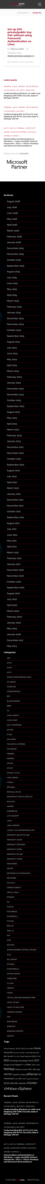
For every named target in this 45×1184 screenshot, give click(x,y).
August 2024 (13, 341)
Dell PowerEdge (14, 725)
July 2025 (12, 277)
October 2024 (14, 330)
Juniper (10, 806)
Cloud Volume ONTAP (28, 1056)
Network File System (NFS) (18, 873)
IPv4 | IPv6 (11, 802)
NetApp (21, 86)
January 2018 (14, 634)
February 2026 (14, 236)
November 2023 (15, 394)
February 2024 (14, 377)
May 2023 (12, 418)
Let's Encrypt (13, 816)
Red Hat (10, 926)
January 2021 (13, 564)
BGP (8, 696)
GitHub (10, 763)
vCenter (31, 1083)
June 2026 (12, 213)
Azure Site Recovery (32, 1053)
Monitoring (12, 864)
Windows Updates (15, 1031)
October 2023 (14, 400)
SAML (24, 1079)
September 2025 (15, 265)
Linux (22, 62)
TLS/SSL (10, 983)
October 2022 (14, 458)
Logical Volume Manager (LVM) (20, 830)
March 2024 (13, 371)
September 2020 (15, 587)
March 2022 (13, 488)
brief (9, 706)
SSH (16, 1083)
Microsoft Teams (14, 859)
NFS (30, 1069)
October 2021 (14, 511)
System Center (13, 974)
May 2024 (12, 359)
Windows (30, 90)
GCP (36, 1060)
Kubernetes (12, 811)
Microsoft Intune (15, 854)
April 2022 (12, 482)
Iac (24, 1065)
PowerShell (12, 916)
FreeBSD (10, 754)
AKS (27, 1048)
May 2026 (12, 219)
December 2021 (15, 499)
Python (10, 921)
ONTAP (8, 1074)
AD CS (6, 128)
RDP (20, 1079)
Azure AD (8, 1052)
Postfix (10, 907)
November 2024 (15, 324)
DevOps (10, 730)
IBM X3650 (11, 787)
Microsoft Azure (14, 840)
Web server (12, 1022)
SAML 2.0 (10, 931)
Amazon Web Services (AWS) (19, 677)
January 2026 (14, 242)
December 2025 (15, 248)
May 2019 (12, 628)
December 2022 (15, 447)
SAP (8, 935)
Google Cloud (13, 773)
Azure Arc (11, 687)
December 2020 (15, 570)
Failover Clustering (16, 744)
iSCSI (33, 1065)
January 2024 (14, 382)
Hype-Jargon (12, 778)
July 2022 (12, 476)
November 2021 (15, 505)
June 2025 (12, 283)
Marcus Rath (18, 49)
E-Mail (9, 734)
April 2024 (12, 365)
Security (30, 62)
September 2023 (15, 406)
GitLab (10, 768)
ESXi (6, 1060)
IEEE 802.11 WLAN (14, 792)
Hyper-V (10, 782)
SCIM (9, 940)
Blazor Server (13, 701)
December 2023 (15, 388)
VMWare (10, 1089)
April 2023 (12, 423)
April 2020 (12, 605)
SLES (9, 955)
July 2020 (12, 599)
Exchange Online (26, 1061)
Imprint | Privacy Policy (29, 1180)
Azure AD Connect (19, 1052)
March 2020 (13, 611)
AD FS (9, 672)
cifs (17, 1056)
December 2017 (15, 640)
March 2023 (13, 429)
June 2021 (12, 535)
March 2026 (13, 230)
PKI (8, 902)
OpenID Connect (11, 136)
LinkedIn (23, 153)
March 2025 (13, 300)
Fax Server (11, 749)
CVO (38, 1056)
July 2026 (12, 207)
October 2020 (14, 581)
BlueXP (10, 1056)
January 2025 (14, 312)
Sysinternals (13, 969)
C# (8, 711)
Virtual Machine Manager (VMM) (21, 998)
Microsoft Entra (18, 132)
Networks (11, 878)
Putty (16, 1079)
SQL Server (12, 959)
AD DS (13, 128)
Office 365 (36, 1069)
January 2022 (14, 494)
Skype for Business (32, 1079)
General (14, 62)
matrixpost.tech (22, 13)
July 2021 (11, 529)
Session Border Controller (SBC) (21, 950)
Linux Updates (13, 825)
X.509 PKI (10, 1036)
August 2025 (13, 271)
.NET (8, 658)
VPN (8, 1017)
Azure (37, 1048)
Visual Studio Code (15, 1007)
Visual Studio (13, 1002)
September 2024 (15, 336)
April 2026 (12, 224)
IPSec (28, 1064)
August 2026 (13, 201)
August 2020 (13, 593)
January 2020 (14, 622)
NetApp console (21, 1069)
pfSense (10, 897)
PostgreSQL (12, 912)
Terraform (12, 978)
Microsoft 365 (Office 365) (18, 835)
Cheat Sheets (13, 715)
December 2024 (15, 318)
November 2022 (15, 453)
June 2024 (12, 353)
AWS (31, 1049)
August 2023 (13, 412)
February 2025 (14, 306)
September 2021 (15, 517)
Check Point (12, 720)
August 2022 (13, 470)
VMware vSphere (14, 1012)
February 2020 (14, 616)
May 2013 (12, 646)
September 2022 (15, 464)
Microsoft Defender (16, 844)
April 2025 (12, 295)
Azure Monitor (13, 691)
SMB (12, 1083)
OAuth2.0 (32, 132)
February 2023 (14, 435)
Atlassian (11, 682)
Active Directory (9, 1049)
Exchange (11, 739)
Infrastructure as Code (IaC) (19, 797)
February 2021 (14, 558)
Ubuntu (10, 988)
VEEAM (9, 993)
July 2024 (12, 347)
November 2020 (15, 575)
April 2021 (12, 546)
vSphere (25, 1088)
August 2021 (13, 523)
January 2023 (14, 441)
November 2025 (15, 254)
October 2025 (14, 260)
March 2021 (13, 552)
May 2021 (12, 540)
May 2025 (12, 289)
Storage (10, 964)
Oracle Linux (13, 892)
